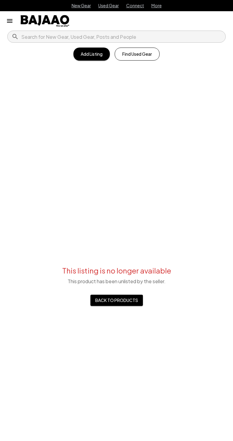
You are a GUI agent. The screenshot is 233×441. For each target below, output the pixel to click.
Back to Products (116, 300)
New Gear (81, 5)
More (156, 5)
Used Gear (108, 5)
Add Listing (92, 54)
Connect (135, 5)
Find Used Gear (137, 54)
